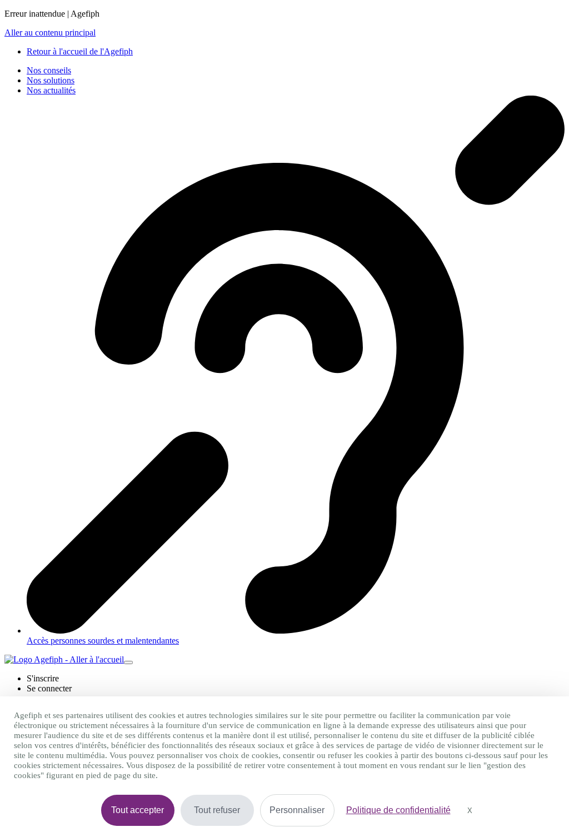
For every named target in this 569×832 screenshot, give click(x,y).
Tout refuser (217, 810)
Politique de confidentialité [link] (398, 810)
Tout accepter (137, 810)
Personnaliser (297, 810)
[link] (80, 51)
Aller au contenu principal (50, 32)
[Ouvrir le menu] (128, 662)
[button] (43, 678)
